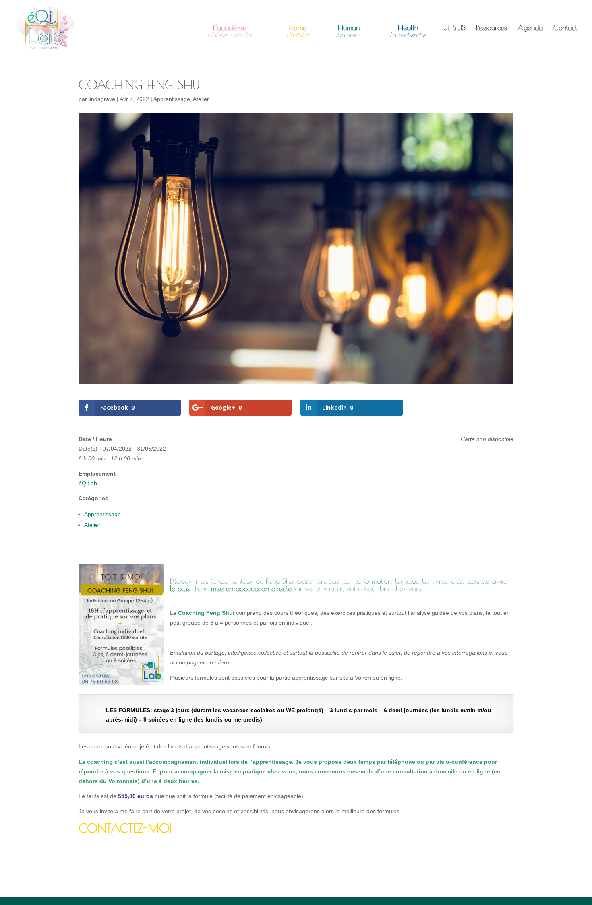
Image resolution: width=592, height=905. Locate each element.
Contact (565, 28)
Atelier (201, 99)
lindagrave (102, 99)
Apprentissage (171, 99)
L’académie (229, 31)
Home (297, 31)
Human (348, 31)
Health (408, 31)
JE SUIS (455, 28)
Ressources (491, 28)
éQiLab (88, 483)
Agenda (530, 28)
